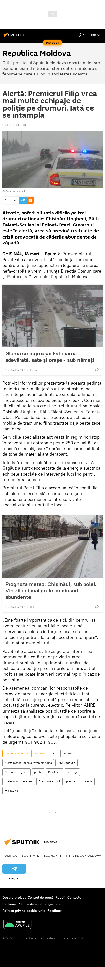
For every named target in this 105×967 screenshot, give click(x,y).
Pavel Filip (54, 772)
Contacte (74, 897)
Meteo (68, 753)
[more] (97, 370)
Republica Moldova (17, 753)
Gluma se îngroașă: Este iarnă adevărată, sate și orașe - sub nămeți (49, 356)
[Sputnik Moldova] (14, 37)
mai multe (11, 790)
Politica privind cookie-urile (23, 910)
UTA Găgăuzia (66, 763)
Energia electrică (49, 781)
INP (23, 191)
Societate (41, 753)
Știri (55, 753)
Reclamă (9, 904)
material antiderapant (19, 781)
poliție (38, 772)
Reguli (60, 897)
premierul (72, 781)
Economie (52, 855)
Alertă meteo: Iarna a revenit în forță (28, 763)
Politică (9, 855)
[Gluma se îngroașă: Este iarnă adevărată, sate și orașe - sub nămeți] (52, 316)
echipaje (72, 772)
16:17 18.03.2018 (14, 125)
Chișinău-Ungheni (16, 772)
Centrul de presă (40, 897)
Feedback (54, 910)
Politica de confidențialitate (39, 904)
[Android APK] (17, 924)
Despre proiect (14, 897)
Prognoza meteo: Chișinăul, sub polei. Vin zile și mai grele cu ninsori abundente (50, 590)
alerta (88, 781)
